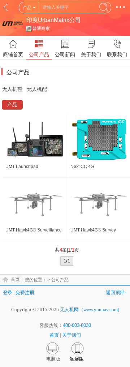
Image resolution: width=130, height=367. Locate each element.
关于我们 (71, 335)
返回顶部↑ (116, 292)
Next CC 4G (82, 166)
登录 (7, 292)
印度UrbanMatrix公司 (53, 20)
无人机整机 (12, 90)
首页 (15, 279)
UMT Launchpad (21, 166)
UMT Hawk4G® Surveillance (33, 230)
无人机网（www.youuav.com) (89, 309)
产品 (12, 104)
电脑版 (53, 359)
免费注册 (25, 292)
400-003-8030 (77, 325)
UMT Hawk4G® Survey (93, 230)
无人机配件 (37, 90)
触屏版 (77, 359)
